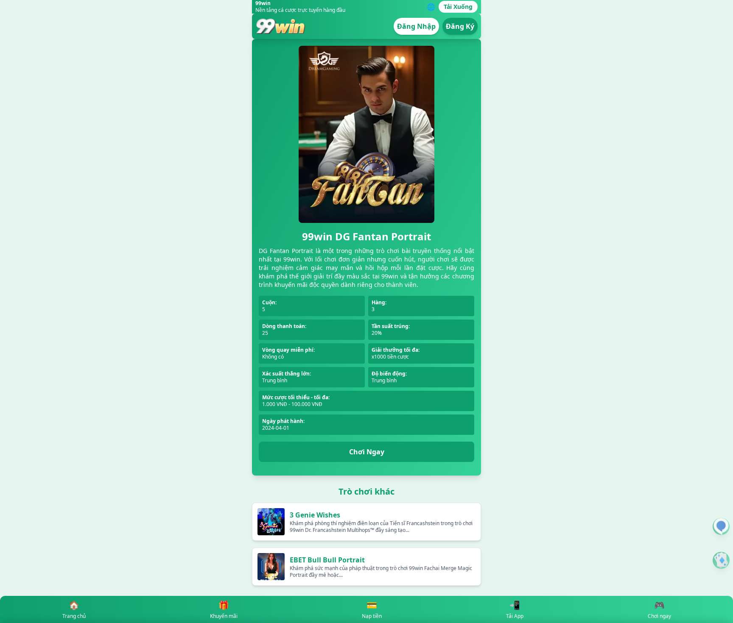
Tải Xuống (458, 7)
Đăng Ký (460, 26)
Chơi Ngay (366, 451)
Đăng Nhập (416, 26)
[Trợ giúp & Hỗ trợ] (721, 526)
